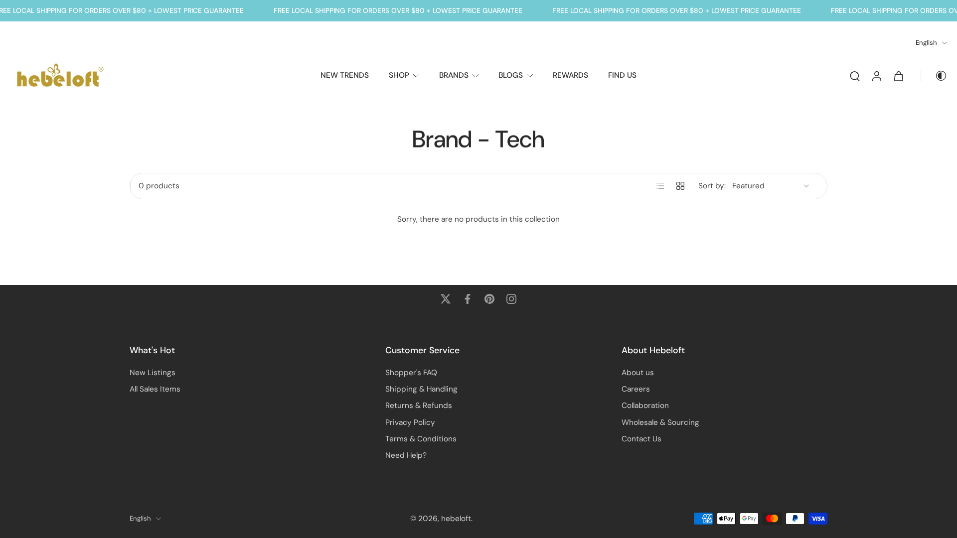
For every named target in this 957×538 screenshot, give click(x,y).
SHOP (399, 75)
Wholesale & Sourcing (660, 422)
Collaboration (645, 405)
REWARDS (570, 75)
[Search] (855, 76)
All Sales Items (155, 389)
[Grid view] (680, 186)
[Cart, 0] (899, 75)
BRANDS (454, 75)
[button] (242, 350)
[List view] (660, 186)
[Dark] (934, 76)
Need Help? (406, 455)
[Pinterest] (489, 299)
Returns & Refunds (418, 405)
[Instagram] (511, 299)
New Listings (152, 373)
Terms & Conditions (421, 439)
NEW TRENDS (344, 75)
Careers (636, 389)
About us (638, 373)
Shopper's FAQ (411, 373)
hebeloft (456, 518)
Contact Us (641, 439)
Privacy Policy (410, 422)
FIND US (622, 75)
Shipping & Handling (421, 389)
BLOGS (510, 75)
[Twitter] (446, 299)
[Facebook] (467, 299)
